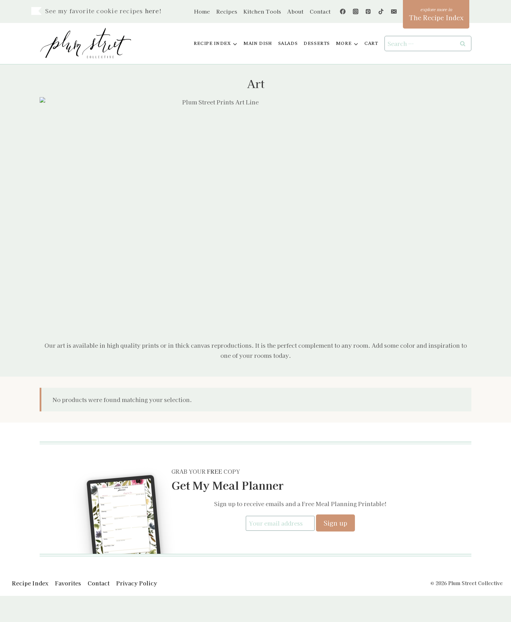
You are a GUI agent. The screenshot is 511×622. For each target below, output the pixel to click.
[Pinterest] (368, 11)
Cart (371, 43)
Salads (288, 43)
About (295, 11)
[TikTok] (381, 11)
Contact (320, 11)
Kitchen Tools (262, 11)
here (152, 11)
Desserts (316, 43)
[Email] (393, 11)
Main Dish (257, 43)
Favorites (68, 583)
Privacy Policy (136, 583)
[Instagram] (355, 11)
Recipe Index (30, 583)
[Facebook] (342, 11)
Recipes (226, 11)
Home (202, 11)
